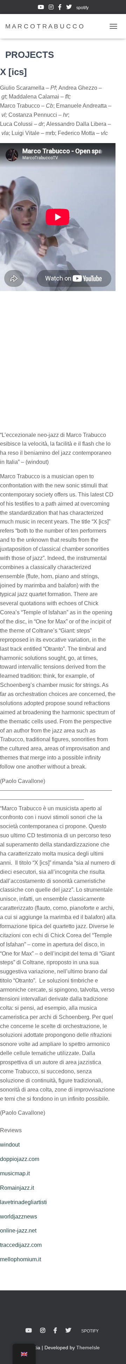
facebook (60, 8)
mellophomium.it (20, 1259)
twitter (69, 8)
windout (10, 1145)
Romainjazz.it (17, 1188)
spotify (82, 7)
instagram (51, 8)
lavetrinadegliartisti (23, 1202)
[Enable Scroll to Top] (112, 1350)
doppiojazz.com (19, 1159)
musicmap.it (15, 1173)
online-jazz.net (18, 1231)
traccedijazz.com (21, 1245)
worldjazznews (18, 1217)
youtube (41, 8)
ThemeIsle (88, 1347)
